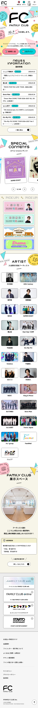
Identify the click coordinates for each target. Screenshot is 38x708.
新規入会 (19, 4)
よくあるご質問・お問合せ (11, 653)
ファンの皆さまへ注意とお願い (13, 662)
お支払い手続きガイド (10, 639)
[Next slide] (24, 189)
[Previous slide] (13, 189)
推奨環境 (5, 678)
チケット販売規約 (9, 658)
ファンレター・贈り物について (13, 648)
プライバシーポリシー (9, 674)
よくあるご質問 (29, 4)
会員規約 (6, 644)
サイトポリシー (7, 671)
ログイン (24, 4)
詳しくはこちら (19, 564)
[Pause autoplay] (32, 189)
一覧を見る (19, 130)
